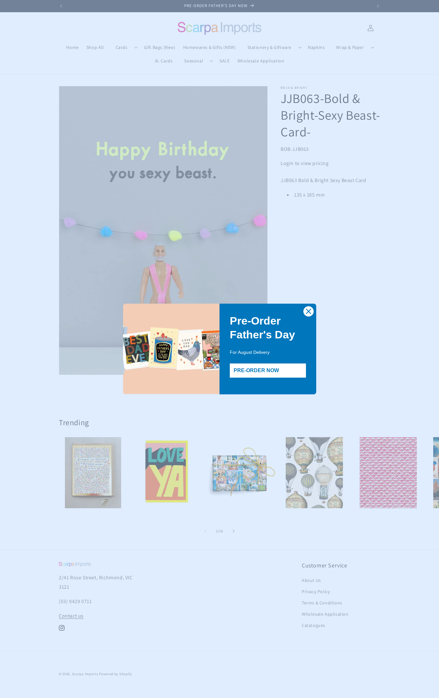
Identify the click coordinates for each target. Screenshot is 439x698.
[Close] (308, 311)
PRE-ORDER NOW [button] (256, 370)
